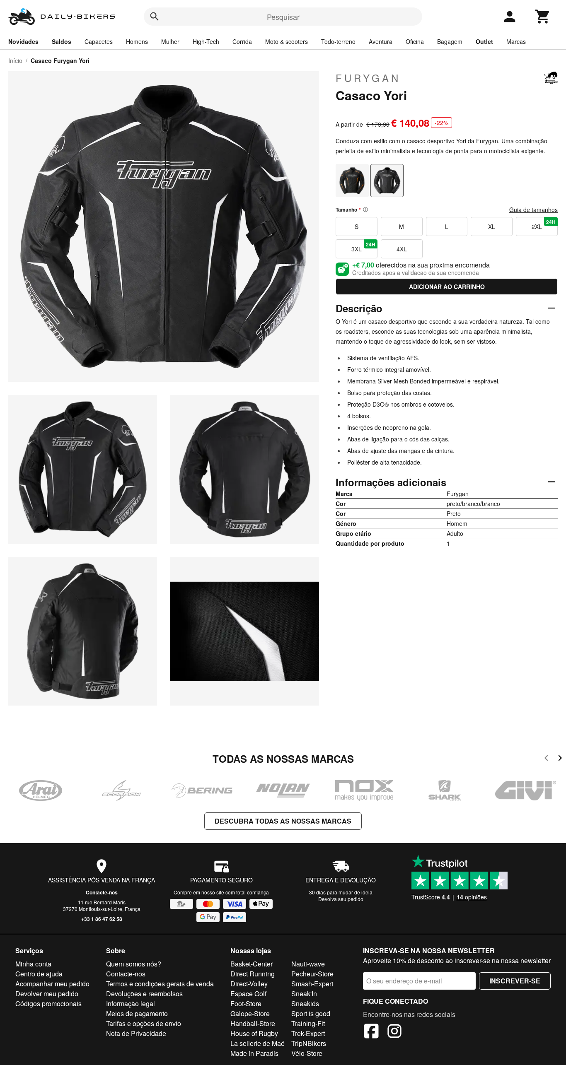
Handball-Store (252, 1023)
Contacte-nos (102, 892)
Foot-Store (245, 1003)
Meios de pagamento (137, 1013)
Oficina (415, 41)
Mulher (170, 41)
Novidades (23, 41)
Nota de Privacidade (136, 1033)
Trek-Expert (308, 1033)
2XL (544, 224)
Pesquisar (283, 16)
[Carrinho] (543, 16)
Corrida (242, 41)
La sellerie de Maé (257, 1043)
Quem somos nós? (133, 964)
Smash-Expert (312, 983)
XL (491, 226)
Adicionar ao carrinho (447, 286)
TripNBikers (308, 1043)
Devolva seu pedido (340, 898)
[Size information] (365, 209)
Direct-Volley (249, 983)
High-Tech (206, 41)
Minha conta (33, 964)
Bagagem (449, 41)
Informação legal (130, 1003)
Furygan (368, 77)
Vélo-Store (306, 1053)
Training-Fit (308, 1023)
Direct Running (252, 973)
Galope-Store (250, 1013)
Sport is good (310, 1013)
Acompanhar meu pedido (52, 983)
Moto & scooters (286, 41)
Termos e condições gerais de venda (160, 983)
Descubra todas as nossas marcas (283, 821)
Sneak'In (304, 993)
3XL (363, 247)
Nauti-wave (308, 964)
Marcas (516, 41)
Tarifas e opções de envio (143, 1023)
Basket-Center (251, 964)
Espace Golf (248, 993)
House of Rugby (254, 1033)
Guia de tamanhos (533, 209)
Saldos (61, 41)
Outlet (484, 41)
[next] (560, 759)
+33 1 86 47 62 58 (101, 919)
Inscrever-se (514, 980)
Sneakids (305, 1003)
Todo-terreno (338, 41)
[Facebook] (371, 1032)
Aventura (380, 41)
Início (15, 60)
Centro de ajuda (39, 973)
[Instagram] (394, 1032)
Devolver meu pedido (46, 993)
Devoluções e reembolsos (144, 993)
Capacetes (99, 41)
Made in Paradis (254, 1053)
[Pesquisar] (154, 16)
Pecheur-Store (312, 973)
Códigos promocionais (48, 1003)
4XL (402, 249)
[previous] (546, 759)
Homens (137, 41)
